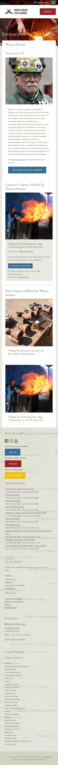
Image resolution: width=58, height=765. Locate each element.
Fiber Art (9, 678)
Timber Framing (11, 726)
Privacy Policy (11, 607)
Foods (7, 681)
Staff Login (42, 759)
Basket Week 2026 (13, 501)
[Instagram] (11, 440)
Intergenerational (12, 687)
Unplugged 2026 (12, 495)
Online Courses (11, 702)
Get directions (10, 588)
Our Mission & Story (13, 598)
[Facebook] (6, 440)
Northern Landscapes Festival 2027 (20, 540)
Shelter (8, 717)
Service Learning (12, 714)
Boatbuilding (10, 669)
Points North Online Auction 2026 (19, 489)
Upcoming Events (15, 483)
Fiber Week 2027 (12, 519)
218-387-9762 (12, 631)
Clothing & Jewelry (13, 672)
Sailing (7, 711)
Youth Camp (10, 744)
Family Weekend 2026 (14, 507)
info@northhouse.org (16, 624)
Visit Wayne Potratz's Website (27, 170)
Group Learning (11, 684)
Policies (8, 604)
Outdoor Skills (11, 705)
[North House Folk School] (16, 12)
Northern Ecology (12, 699)
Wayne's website (18, 159)
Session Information (21, 266)
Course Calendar (14, 652)
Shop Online (15, 475)
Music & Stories (11, 696)
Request (13, 464)
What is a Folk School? (14, 601)
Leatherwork (10, 693)
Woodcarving (10, 735)
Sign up (12, 452)
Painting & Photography (15, 708)
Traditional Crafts (12, 729)
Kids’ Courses (10, 690)
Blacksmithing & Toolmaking (17, 666)
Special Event (10, 720)
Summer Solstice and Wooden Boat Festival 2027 (25, 546)
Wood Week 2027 (12, 525)
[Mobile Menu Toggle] (53, 2)
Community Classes (13, 675)
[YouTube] (16, 440)
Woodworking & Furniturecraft (18, 741)
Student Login (43, 2)
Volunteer (9, 732)
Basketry (8, 663)
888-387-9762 (12, 628)
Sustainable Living (12, 723)
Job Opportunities (15, 639)
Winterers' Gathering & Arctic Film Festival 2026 (25, 513)
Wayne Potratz (26, 251)
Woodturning (10, 738)
